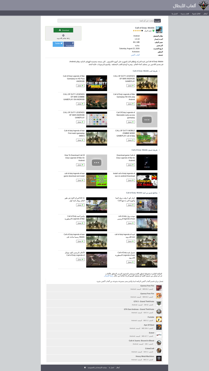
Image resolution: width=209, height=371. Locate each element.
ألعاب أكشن (135, 55)
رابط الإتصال (108, 276)
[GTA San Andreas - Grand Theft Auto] (123, 309)
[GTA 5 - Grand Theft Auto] (131, 301)
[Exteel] (129, 333)
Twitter (57, 43)
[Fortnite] (130, 317)
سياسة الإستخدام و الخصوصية (97, 367)
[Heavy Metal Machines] (130, 356)
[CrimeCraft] (130, 348)
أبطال (205, 14)
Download (65, 30)
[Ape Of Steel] (129, 325)
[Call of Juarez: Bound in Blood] (128, 341)
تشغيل (130, 85)
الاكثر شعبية (196, 14)
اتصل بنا (175, 14)
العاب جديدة (185, 14)
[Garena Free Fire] (130, 286)
